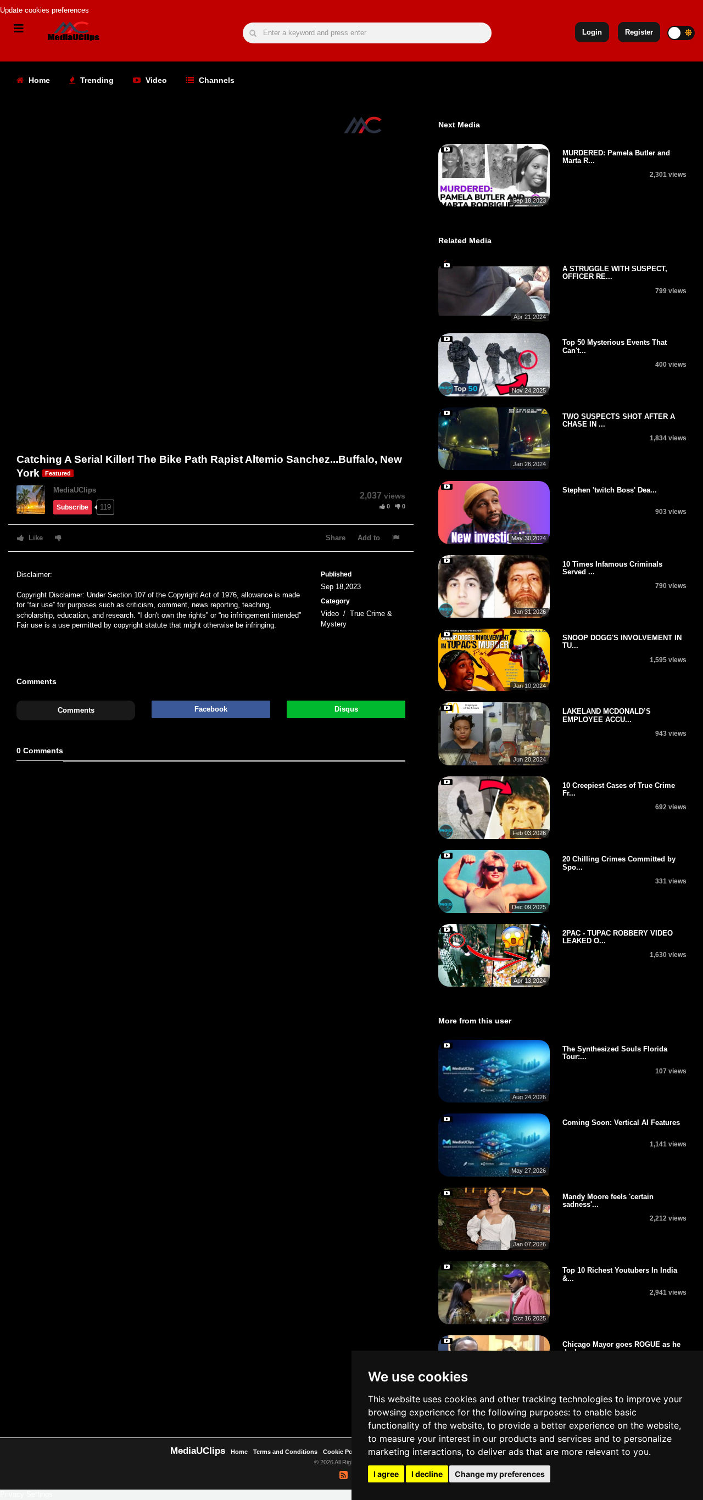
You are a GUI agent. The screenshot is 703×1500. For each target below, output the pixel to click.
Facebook (210, 709)
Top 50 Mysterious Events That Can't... (614, 346)
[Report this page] (397, 537)
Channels (216, 80)
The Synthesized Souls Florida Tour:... (614, 1053)
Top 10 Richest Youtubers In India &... (619, 1274)
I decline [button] (427, 1474)
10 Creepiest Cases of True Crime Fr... (618, 789)
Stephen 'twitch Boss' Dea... (609, 490)
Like (34, 538)
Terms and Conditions (285, 1451)
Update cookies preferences (44, 10)
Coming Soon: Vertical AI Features (621, 1122)
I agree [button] (386, 1474)
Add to (369, 538)
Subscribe (72, 507)
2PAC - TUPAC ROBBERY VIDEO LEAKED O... (617, 937)
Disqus (346, 709)
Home (38, 80)
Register (639, 32)
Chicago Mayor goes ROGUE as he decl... (621, 1348)
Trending (96, 80)
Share (335, 538)
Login (592, 32)
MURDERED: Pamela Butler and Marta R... (616, 157)
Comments (76, 710)
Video (155, 80)
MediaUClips (74, 490)
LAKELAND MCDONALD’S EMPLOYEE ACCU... (606, 715)
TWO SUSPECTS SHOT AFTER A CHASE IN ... (618, 420)
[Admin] (34, 499)
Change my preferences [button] (500, 1474)
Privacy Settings (26, 1494)
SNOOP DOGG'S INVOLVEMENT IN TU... (622, 642)
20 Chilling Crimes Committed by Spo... (619, 863)
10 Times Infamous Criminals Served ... (612, 568)
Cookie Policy (343, 1451)
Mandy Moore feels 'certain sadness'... (608, 1200)
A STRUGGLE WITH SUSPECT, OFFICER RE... (614, 273)
